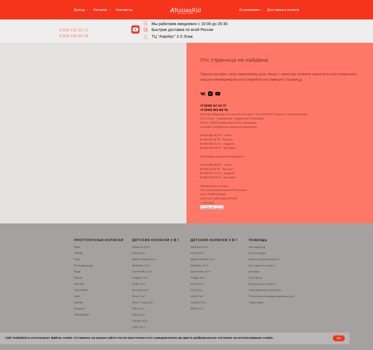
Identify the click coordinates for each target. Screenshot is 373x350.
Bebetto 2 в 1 (141, 265)
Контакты (124, 10)
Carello (78, 302)
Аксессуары (257, 253)
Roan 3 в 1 (197, 284)
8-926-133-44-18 (73, 36)
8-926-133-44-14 (210, 143)
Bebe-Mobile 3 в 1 (202, 259)
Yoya (77, 271)
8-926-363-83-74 (211, 135)
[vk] (203, 94)
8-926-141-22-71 (73, 30)
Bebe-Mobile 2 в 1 (144, 259)
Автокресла (257, 247)
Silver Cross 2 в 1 (143, 302)
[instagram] (210, 94)
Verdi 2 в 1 (138, 314)
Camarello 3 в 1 (200, 271)
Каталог (100, 10)
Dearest (79, 308)
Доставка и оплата (283, 10)
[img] (135, 29)
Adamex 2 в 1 (141, 247)
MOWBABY (82, 314)
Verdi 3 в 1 (197, 296)
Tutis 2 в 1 (138, 308)
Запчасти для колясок (264, 259)
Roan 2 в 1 (139, 296)
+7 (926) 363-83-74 (214, 110)
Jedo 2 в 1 (138, 284)
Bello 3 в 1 (197, 308)
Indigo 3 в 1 (198, 277)
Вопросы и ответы (262, 284)
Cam (77, 296)
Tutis (77, 259)
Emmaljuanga (83, 265)
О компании (249, 10)
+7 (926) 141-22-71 (213, 105)
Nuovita (79, 284)
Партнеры (256, 302)
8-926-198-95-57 (210, 148)
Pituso (78, 277)
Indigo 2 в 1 (139, 277)
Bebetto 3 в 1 (199, 265)
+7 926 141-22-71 (212, 207)
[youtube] (218, 94)
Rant (77, 247)
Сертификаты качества (265, 290)
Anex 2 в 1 (138, 253)
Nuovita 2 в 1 (140, 290)
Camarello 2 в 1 (142, 271)
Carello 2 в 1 (140, 321)
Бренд (79, 10)
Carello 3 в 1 (198, 302)
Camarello (81, 290)
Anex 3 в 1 (197, 253)
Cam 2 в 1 (138, 327)
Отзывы (254, 271)
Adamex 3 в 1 (199, 247)
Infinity (78, 253)
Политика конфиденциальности (271, 296)
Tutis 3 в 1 (196, 290)
